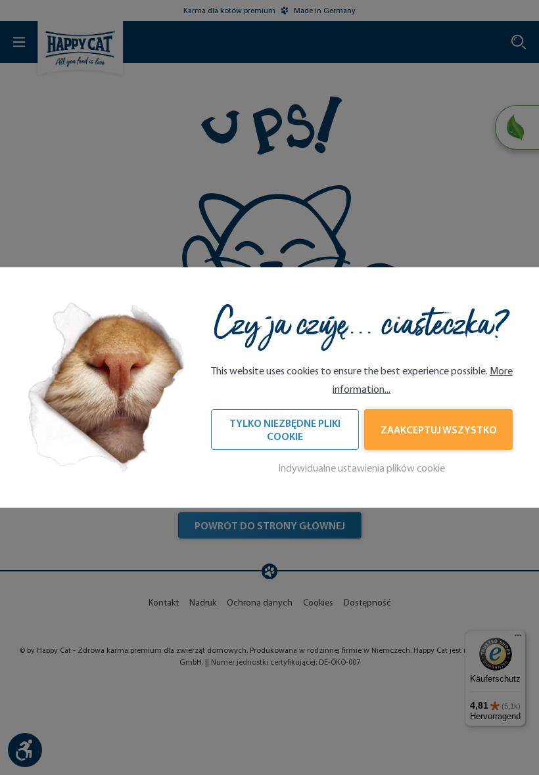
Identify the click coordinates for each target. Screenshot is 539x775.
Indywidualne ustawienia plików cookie (361, 468)
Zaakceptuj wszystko (439, 429)
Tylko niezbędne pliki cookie (284, 429)
